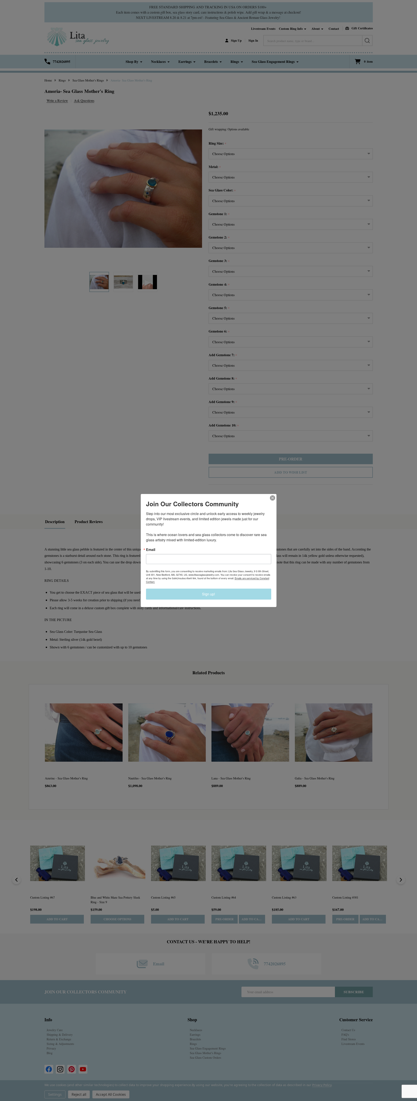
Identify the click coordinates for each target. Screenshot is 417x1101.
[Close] (272, 498)
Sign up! (208, 594)
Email (150, 549)
